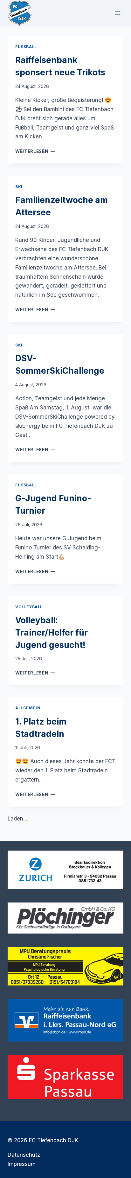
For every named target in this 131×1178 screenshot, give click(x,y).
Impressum (22, 1164)
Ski (19, 186)
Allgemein (27, 708)
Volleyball (29, 607)
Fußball (26, 46)
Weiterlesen (35, 151)
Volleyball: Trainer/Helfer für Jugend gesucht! (51, 632)
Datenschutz (24, 1155)
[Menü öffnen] (117, 13)
